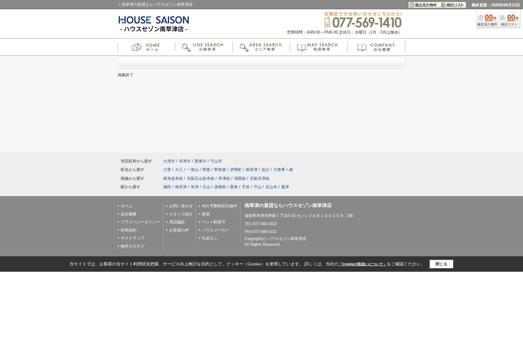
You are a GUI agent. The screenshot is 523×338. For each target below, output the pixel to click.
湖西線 (240, 178)
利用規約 (129, 230)
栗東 (234, 187)
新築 (206, 214)
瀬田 (167, 187)
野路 (206, 169)
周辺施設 (177, 222)
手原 (246, 187)
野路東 (220, 169)
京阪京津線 (259, 178)
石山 (206, 187)
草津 (195, 187)
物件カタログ (132, 246)
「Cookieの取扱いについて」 (362, 264)
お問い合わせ (181, 206)
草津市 (185, 161)
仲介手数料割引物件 (219, 206)
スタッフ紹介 (181, 214)
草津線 (224, 178)
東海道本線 (173, 178)
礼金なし (210, 238)
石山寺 (271, 187)
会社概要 (129, 214)
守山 (258, 187)
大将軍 (279, 169)
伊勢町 (236, 169)
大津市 (169, 161)
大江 (179, 169)
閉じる (441, 264)
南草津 (252, 169)
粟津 (285, 187)
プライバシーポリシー (140, 222)
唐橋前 (220, 187)
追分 (265, 169)
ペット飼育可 (213, 222)
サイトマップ (132, 238)
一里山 (193, 169)
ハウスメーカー (215, 230)
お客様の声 (179, 230)
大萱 (167, 169)
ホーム (127, 206)
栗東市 (200, 161)
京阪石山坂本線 (200, 178)
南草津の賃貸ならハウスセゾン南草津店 (288, 205)
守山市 (216, 161)
